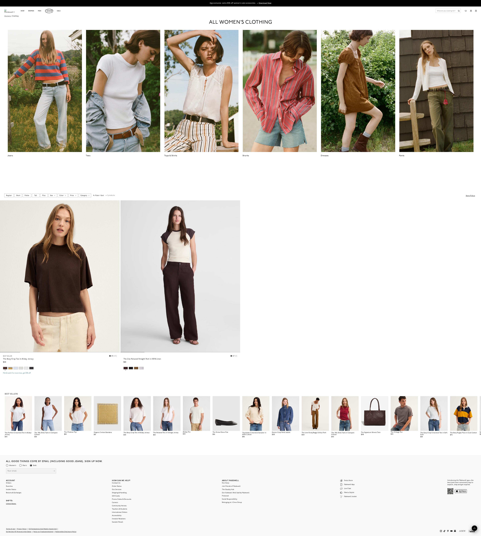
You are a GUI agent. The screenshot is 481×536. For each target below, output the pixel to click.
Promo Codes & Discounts (121, 499)
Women (31, 11)
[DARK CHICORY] (5, 368)
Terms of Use (10, 529)
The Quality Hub (228, 489)
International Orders (119, 512)
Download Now (265, 3)
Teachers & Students (119, 509)
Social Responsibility (229, 499)
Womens (7, 16)
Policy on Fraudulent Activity (43, 531)
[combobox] (9, 195)
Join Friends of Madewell (231, 486)
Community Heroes (119, 505)
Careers (115, 502)
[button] (116, 203)
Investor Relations (118, 518)
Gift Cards (116, 496)
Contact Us (116, 483)
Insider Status (11, 489)
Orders (8, 483)
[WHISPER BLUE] (16, 368)
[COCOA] (126, 368)
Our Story (225, 483)
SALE (59, 11)
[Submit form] (54, 471)
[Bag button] (476, 11)
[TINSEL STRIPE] (10, 368)
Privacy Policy (22, 529)
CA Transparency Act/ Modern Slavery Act (43, 529)
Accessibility (116, 515)
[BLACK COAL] (31, 368)
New (22, 11)
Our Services (116, 489)
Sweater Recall (117, 522)
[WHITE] (26, 368)
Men (39, 11)
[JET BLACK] (131, 368)
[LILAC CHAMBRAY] (141, 368)
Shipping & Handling (119, 492)
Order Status (117, 486)
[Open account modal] (471, 11)
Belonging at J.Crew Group (232, 502)
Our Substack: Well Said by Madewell (235, 492)
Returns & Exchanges (13, 492)
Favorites (9, 486)
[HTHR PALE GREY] (21, 368)
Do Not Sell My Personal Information (18, 531)
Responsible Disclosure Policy (65, 531)
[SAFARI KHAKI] (136, 368)
